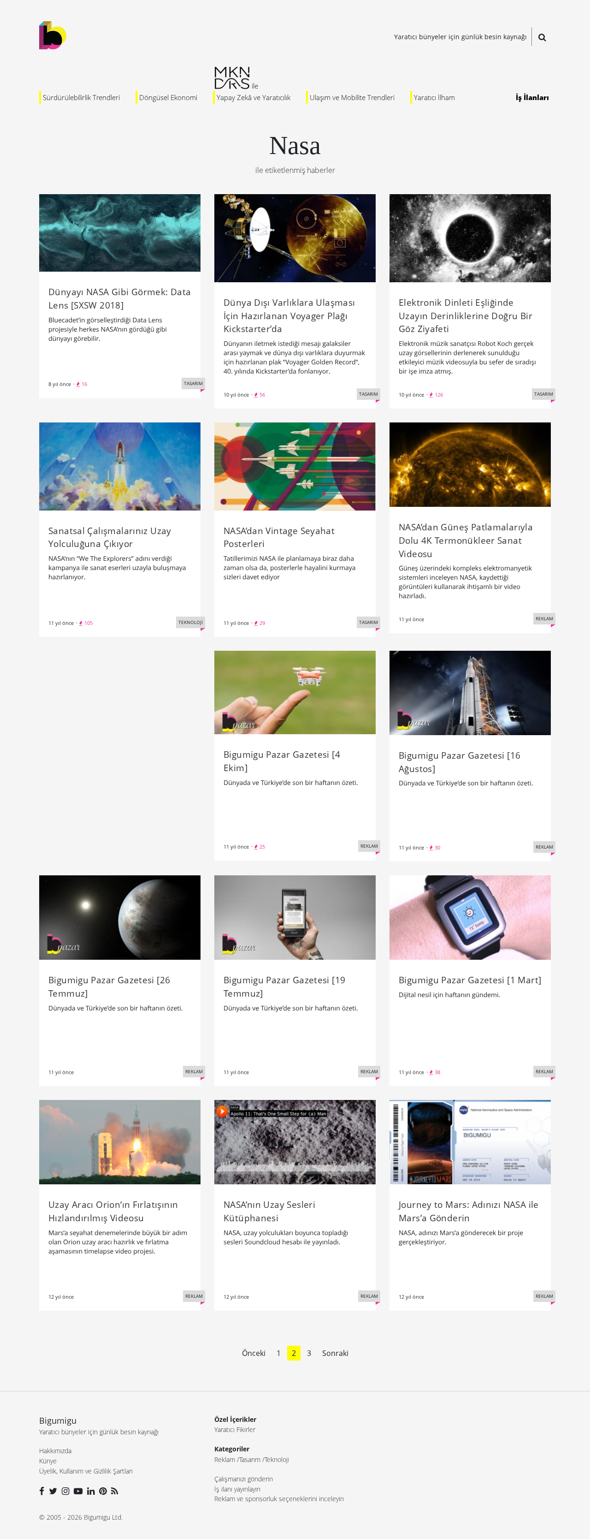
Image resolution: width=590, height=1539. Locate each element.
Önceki (254, 1353)
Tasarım (249, 1459)
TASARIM (193, 383)
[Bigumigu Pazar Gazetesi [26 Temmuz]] (120, 917)
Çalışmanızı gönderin (243, 1478)
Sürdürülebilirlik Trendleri (81, 97)
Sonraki (335, 1353)
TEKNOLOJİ (190, 622)
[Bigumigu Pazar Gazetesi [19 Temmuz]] (295, 917)
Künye (48, 1460)
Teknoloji (277, 1459)
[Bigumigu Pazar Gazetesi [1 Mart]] (470, 917)
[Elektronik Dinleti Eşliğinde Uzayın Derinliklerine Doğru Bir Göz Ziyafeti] (470, 237)
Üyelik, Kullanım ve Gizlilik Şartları (86, 1471)
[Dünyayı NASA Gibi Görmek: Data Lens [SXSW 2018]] (120, 232)
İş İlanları (532, 97)
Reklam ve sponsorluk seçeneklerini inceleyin (279, 1498)
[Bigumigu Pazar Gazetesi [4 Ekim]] (295, 692)
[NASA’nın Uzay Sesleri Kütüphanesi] (295, 1141)
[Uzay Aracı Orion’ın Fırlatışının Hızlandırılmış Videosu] (120, 1141)
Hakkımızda (55, 1450)
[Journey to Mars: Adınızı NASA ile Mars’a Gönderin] (470, 1141)
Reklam (224, 1459)
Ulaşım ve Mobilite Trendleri (352, 97)
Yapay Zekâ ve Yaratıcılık (253, 97)
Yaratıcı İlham (434, 97)
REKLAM (544, 618)
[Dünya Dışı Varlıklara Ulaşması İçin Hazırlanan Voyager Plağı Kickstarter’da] (295, 237)
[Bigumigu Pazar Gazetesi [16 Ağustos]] (470, 692)
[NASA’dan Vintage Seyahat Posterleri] (295, 466)
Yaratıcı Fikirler (234, 1429)
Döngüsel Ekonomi (168, 97)
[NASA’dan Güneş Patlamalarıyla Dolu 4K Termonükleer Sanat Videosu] (470, 464)
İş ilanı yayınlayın (237, 1489)
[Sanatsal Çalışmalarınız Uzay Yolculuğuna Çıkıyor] (120, 466)
